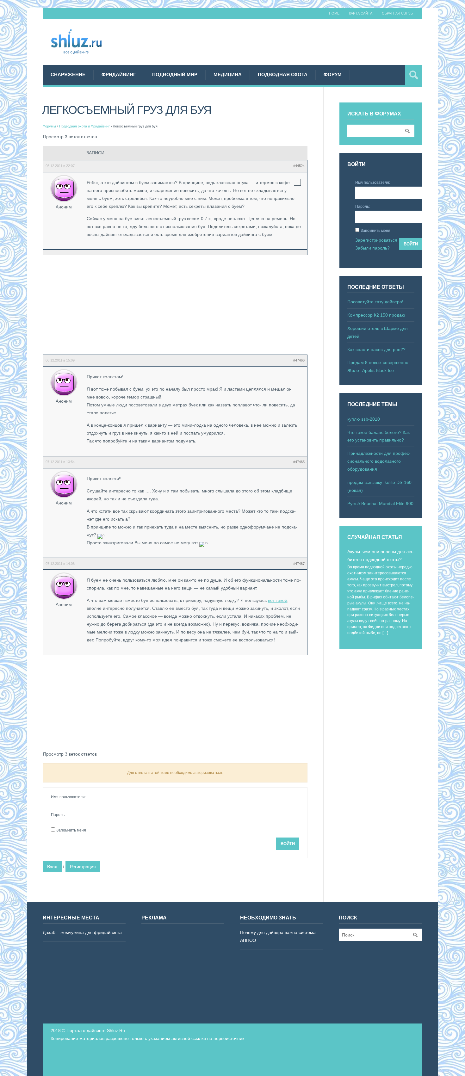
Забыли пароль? (372, 247)
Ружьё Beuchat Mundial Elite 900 (380, 503)
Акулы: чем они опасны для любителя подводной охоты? (380, 555)
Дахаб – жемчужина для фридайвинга (82, 932)
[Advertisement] (307, 41)
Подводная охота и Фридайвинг (84, 126)
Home (334, 13)
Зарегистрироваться (376, 240)
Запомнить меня (71, 830)
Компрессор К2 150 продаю (376, 315)
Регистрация (83, 866)
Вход (52, 866)
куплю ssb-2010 (363, 419)
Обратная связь (397, 13)
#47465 (299, 462)
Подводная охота (282, 74)
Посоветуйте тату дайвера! (375, 301)
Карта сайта (360, 13)
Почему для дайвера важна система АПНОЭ (278, 936)
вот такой (277, 600)
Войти (288, 843)
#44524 (299, 166)
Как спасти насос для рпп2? (376, 349)
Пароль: (58, 815)
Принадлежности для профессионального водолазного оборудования (379, 461)
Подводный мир (174, 74)
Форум (333, 74)
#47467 (299, 564)
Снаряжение (68, 74)
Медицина (228, 74)
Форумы (49, 126)
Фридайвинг (119, 74)
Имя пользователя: (68, 797)
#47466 (299, 360)
